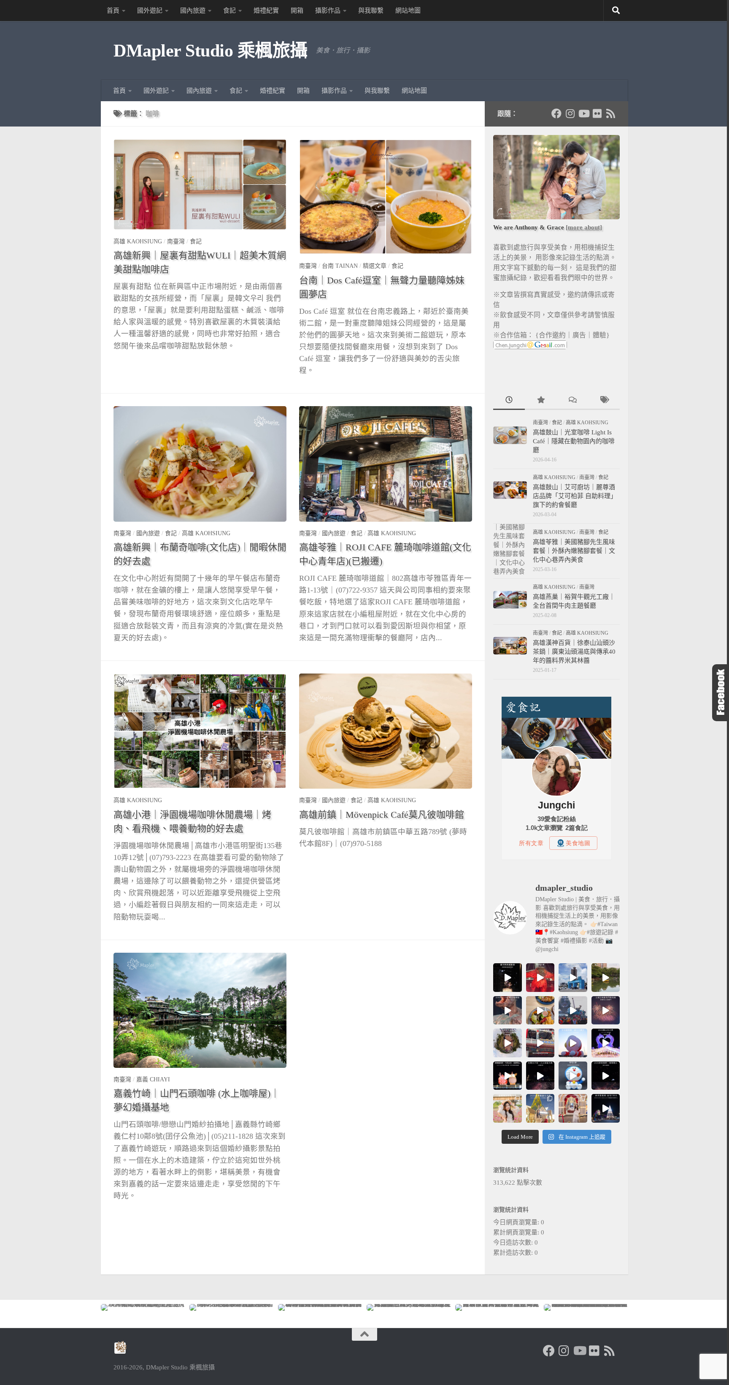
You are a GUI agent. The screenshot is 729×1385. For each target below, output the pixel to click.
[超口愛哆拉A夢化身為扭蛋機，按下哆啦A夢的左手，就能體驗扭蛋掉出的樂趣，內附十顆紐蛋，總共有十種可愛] (573, 1076)
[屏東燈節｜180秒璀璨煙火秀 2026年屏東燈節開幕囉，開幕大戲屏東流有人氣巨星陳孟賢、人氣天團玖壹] (605, 1076)
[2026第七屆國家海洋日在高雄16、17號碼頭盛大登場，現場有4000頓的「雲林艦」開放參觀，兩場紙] (573, 977)
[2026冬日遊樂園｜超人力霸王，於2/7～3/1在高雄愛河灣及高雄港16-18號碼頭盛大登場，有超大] (573, 1043)
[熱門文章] (540, 401)
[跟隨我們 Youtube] (583, 113)
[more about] (584, 227)
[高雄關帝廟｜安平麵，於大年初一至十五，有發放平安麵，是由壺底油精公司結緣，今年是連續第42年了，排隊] (540, 1043)
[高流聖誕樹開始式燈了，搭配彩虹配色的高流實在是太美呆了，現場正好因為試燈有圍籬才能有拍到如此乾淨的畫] (605, 1108)
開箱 (297, 10)
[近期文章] (509, 401)
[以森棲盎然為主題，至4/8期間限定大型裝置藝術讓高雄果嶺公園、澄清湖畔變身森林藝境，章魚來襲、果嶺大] (507, 1043)
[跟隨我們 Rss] (610, 113)
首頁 (113, 10)
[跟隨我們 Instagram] (570, 113)
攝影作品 (327, 10)
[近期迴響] (572, 401)
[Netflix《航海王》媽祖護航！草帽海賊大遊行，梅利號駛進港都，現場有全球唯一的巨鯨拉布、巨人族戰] (573, 1010)
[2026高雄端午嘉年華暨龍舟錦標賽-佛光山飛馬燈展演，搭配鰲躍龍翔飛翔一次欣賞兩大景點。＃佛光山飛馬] (507, 977)
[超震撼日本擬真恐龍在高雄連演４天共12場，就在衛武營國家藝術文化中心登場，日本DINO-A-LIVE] (507, 1010)
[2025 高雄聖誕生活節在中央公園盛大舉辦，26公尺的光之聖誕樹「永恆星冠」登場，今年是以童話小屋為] (540, 1108)
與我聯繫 (370, 10)
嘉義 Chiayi (153, 1079)
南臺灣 (176, 241)
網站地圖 (408, 10)
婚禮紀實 (266, 10)
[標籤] (604, 401)
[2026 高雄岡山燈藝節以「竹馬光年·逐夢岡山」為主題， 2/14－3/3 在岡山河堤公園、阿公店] (507, 1076)
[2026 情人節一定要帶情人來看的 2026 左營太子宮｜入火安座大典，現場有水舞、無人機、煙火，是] (540, 1076)
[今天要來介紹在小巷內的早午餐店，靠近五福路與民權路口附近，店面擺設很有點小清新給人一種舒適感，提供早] (540, 1010)
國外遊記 (149, 10)
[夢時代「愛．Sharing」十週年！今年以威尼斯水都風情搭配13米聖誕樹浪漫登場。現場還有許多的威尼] (573, 1108)
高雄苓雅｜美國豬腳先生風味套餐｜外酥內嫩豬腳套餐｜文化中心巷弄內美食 (574, 551)
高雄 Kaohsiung (137, 241)
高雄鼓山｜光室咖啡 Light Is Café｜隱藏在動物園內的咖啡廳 (574, 441)
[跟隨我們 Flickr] (597, 113)
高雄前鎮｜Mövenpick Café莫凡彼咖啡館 (381, 814)
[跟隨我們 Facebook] (556, 113)
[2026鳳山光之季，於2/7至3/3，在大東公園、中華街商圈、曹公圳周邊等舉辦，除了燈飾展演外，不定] (605, 1043)
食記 (229, 10)
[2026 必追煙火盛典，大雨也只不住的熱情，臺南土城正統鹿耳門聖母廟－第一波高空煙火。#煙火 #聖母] (605, 1010)
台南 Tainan (340, 266)
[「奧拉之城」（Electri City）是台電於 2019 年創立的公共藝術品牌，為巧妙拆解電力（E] (605, 977)
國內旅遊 (192, 10)
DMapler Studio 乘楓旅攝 (210, 50)
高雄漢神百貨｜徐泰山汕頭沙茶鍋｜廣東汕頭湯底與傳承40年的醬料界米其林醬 (574, 651)
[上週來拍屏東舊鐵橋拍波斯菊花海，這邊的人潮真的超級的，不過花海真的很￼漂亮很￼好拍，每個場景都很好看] (507, 1108)
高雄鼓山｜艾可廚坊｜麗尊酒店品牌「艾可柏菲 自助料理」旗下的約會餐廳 (575, 496)
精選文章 (374, 266)
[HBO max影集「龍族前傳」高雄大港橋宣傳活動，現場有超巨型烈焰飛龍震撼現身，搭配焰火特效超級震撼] (540, 977)
